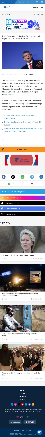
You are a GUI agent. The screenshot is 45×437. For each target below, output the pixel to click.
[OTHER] (41, 7)
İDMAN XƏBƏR (22, 150)
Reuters (10, 95)
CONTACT (22, 393)
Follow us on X (10, 214)
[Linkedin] (29, 404)
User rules (17, 431)
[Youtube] (22, 404)
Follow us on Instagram (13, 198)
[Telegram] (26, 404)
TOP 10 (22, 399)
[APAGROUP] (22, 417)
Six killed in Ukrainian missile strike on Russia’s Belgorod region (20, 117)
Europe (40, 14)
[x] (19, 404)
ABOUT (22, 390)
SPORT (36, 8)
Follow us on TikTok (12, 203)
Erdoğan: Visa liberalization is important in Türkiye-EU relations (22, 123)
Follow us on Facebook (13, 209)
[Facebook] (12, 404)
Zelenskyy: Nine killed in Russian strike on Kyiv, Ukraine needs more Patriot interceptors (23, 130)
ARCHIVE (22, 396)
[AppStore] (29, 422)
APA (31, 92)
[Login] (42, 2)
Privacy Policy (26, 431)
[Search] (37, 2)
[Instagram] (15, 404)
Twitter (13, 101)
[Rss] (33, 404)
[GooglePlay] (15, 422)
